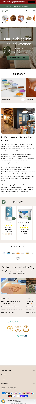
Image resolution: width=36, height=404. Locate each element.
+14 (14, 234)
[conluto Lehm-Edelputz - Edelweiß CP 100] (3, 234)
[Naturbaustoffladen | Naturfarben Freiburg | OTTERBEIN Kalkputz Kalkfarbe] (27, 253)
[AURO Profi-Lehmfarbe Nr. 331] (24, 213)
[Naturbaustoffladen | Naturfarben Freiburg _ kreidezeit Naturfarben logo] (18, 258)
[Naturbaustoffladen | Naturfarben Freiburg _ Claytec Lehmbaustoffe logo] (32, 253)
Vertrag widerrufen (8, 388)
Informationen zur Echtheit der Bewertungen (17, 403)
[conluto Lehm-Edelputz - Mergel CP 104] (9, 234)
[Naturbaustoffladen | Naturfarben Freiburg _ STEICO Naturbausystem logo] (13, 253)
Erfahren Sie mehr (7, 313)
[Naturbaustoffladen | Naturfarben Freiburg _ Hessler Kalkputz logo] (8, 253)
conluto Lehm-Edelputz (8, 223)
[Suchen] (27, 10)
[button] (8, 225)
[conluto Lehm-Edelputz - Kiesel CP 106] (11, 234)
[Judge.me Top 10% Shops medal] (26, 328)
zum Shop (31, 2)
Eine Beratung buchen (18, 58)
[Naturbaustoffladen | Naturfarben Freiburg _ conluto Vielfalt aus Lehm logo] (22, 253)
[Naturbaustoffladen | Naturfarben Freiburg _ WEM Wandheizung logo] (18, 253)
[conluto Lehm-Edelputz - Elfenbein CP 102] (6, 234)
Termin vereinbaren (10, 191)
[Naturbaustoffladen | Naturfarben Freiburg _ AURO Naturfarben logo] (3, 253)
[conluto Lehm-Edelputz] (8, 213)
